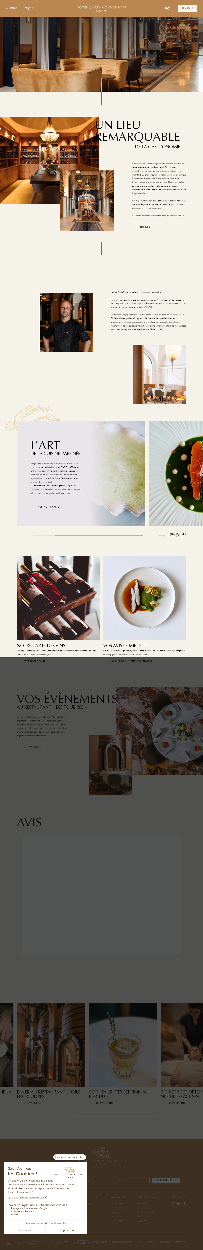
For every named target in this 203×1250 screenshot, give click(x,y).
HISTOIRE (142, 1203)
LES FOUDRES (117, 1203)
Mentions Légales (99, 1242)
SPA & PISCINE (117, 1217)
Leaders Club (180, 1242)
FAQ (140, 1242)
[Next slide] (194, 482)
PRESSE (141, 1217)
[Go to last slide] (8, 1060)
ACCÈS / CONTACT (147, 1212)
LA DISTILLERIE (117, 1208)
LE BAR (114, 1212)
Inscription (166, 1180)
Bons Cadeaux (165, 1242)
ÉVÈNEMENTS (117, 1221)
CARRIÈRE (142, 1221)
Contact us (150, 1242)
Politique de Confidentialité (122, 1242)
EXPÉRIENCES (144, 1208)
